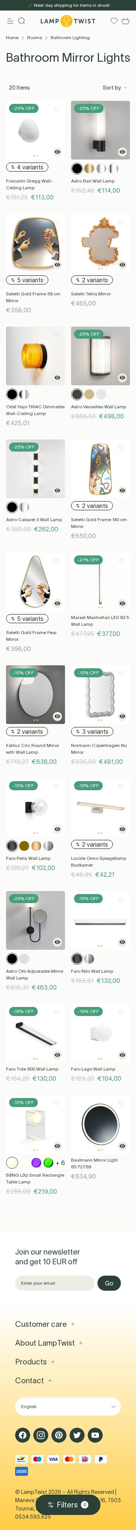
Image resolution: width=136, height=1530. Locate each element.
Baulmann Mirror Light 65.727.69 (94, 1163)
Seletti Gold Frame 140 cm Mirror (99, 523)
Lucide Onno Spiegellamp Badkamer (98, 861)
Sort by (112, 88)
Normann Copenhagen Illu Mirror (99, 748)
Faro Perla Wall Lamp (28, 858)
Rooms (34, 37)
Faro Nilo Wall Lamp (92, 971)
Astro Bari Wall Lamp (92, 180)
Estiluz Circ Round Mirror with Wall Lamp (32, 748)
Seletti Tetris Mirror (91, 293)
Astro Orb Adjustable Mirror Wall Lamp (34, 974)
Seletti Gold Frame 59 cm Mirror (33, 297)
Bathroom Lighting (70, 37)
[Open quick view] (57, 152)
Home (12, 37)
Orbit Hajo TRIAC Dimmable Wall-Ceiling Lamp (35, 410)
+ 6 (60, 1162)
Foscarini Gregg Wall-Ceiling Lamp (29, 184)
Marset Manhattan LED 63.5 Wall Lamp (100, 621)
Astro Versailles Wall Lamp (98, 406)
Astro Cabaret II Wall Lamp (34, 519)
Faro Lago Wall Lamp (93, 1068)
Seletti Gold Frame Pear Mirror (31, 636)
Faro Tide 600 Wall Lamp (32, 1068)
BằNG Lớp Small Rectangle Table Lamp (35, 1178)
